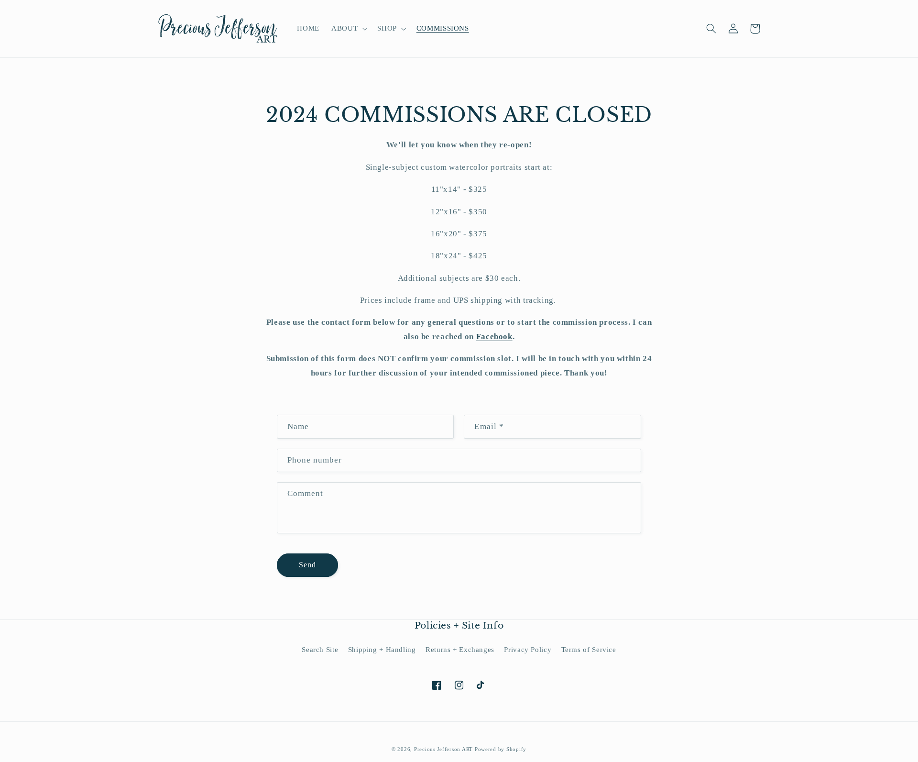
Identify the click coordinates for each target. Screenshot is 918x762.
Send (307, 565)
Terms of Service (588, 649)
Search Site (320, 649)
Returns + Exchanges (460, 649)
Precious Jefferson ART (444, 749)
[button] (349, 28)
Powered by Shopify (500, 749)
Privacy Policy (527, 649)
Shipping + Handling (382, 649)
